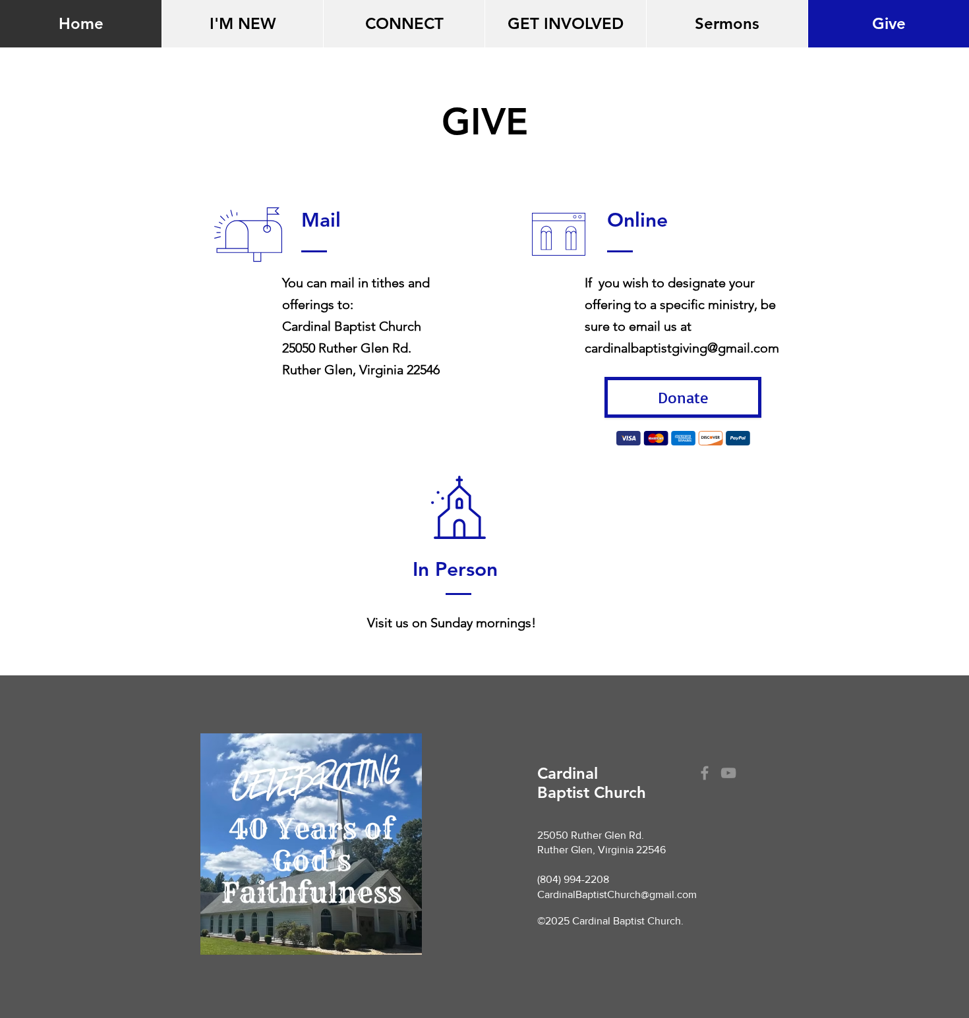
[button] (242, 23)
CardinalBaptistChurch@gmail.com (617, 894)
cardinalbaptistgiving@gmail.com (682, 348)
